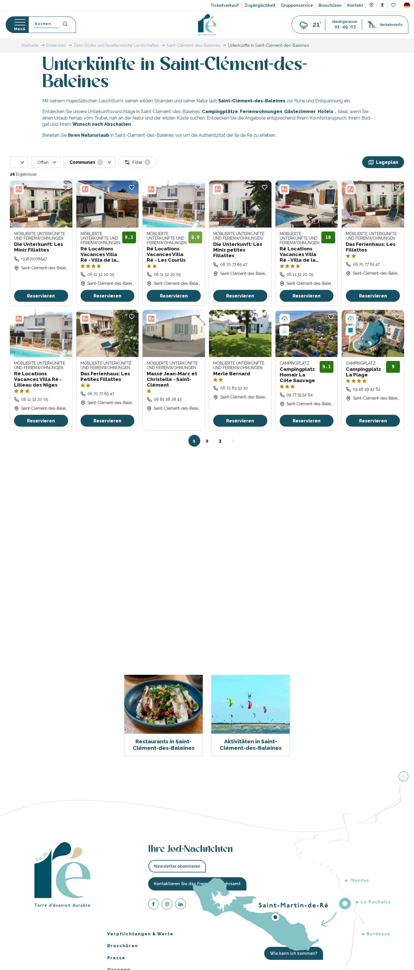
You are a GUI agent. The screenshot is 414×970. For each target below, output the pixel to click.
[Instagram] (167, 905)
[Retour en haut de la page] (403, 776)
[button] (407, 5)
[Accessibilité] (382, 5)
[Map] (371, 6)
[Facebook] (153, 905)
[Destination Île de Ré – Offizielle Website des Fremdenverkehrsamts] (207, 24)
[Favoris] (394, 5)
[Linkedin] (180, 905)
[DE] (407, 5)
